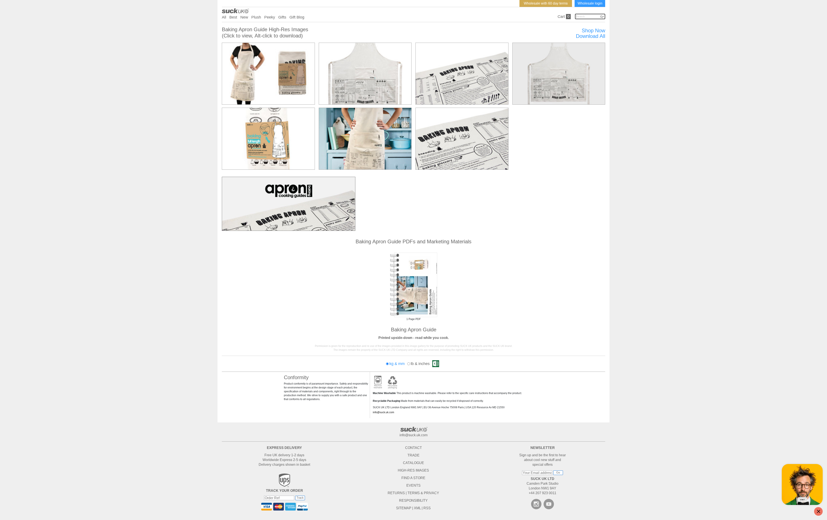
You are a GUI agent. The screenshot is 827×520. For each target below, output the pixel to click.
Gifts (282, 17)
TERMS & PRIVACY (423, 493)
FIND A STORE (413, 478)
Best (233, 17)
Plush (256, 17)
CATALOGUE (413, 463)
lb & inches (420, 364)
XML (417, 508)
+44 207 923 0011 (542, 493)
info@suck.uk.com (383, 412)
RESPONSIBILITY (413, 500)
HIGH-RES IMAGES (413, 470)
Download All (590, 36)
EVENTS (413, 485)
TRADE (413, 455)
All (224, 17)
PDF (413, 285)
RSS (427, 508)
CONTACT (413, 448)
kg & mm (397, 364)
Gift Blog (296, 17)
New (244, 17)
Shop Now (593, 30)
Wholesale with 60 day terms (546, 3)
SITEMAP (403, 508)
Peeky (269, 17)
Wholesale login (590, 3)
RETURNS (396, 493)
